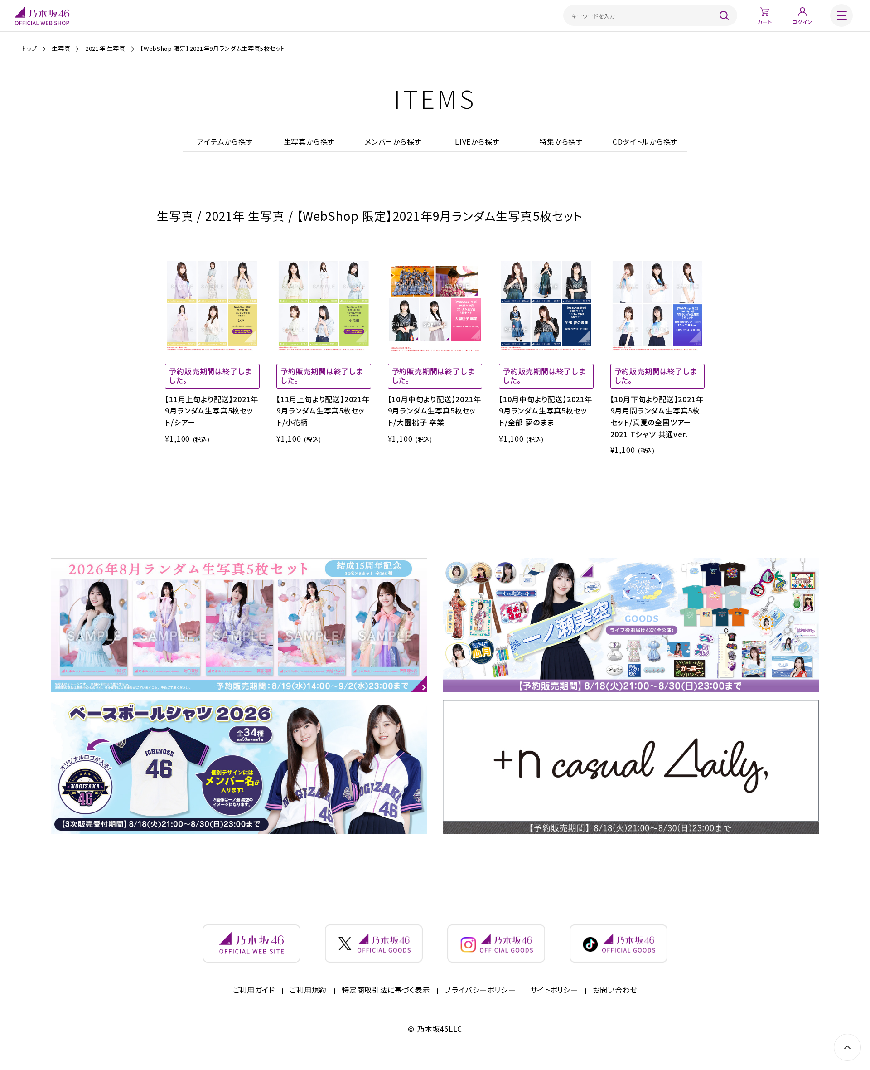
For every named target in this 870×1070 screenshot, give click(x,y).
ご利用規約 (308, 990)
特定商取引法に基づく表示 (386, 990)
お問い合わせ (615, 990)
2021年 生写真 (105, 48)
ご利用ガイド (254, 990)
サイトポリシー (554, 990)
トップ (29, 48)
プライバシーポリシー (480, 990)
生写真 (61, 48)
